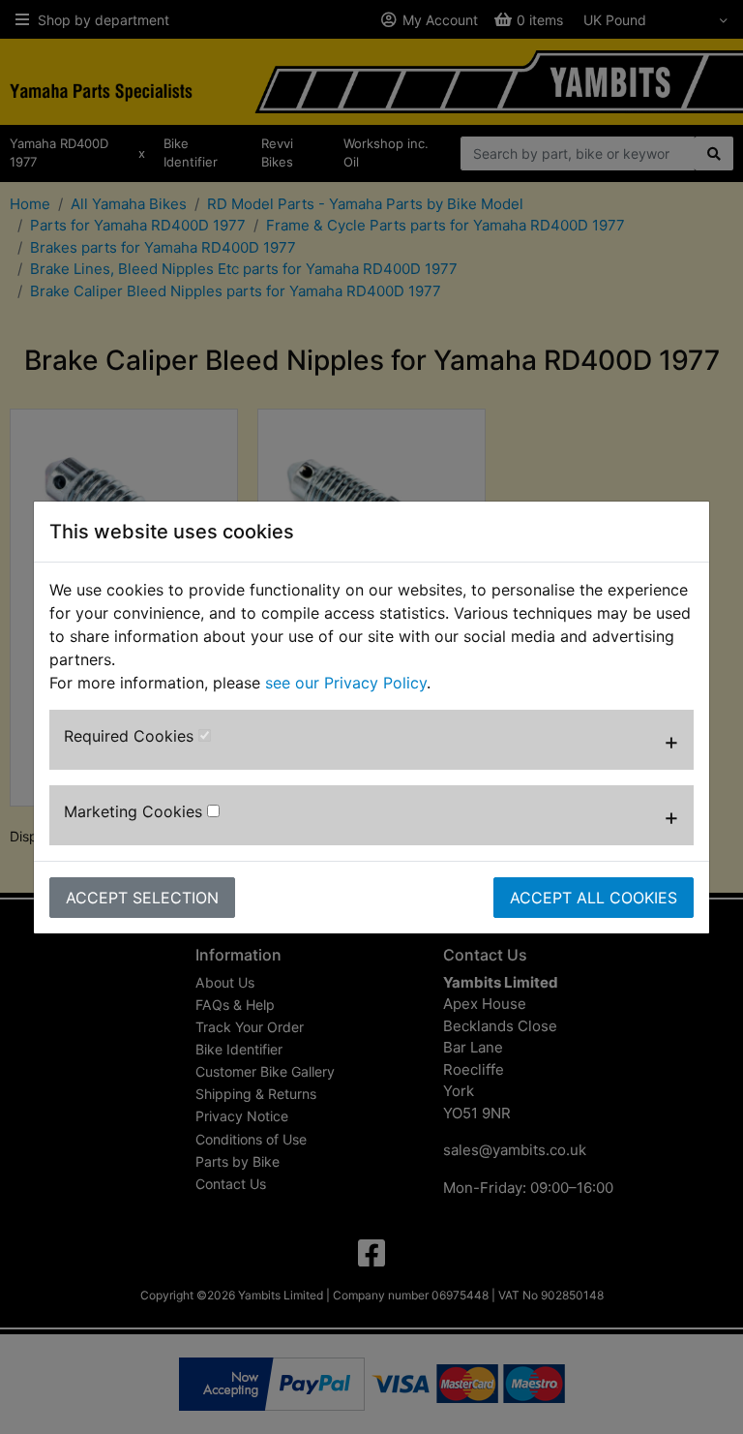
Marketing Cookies (135, 811)
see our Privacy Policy (346, 682)
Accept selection (142, 897)
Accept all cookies (593, 897)
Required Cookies (131, 736)
